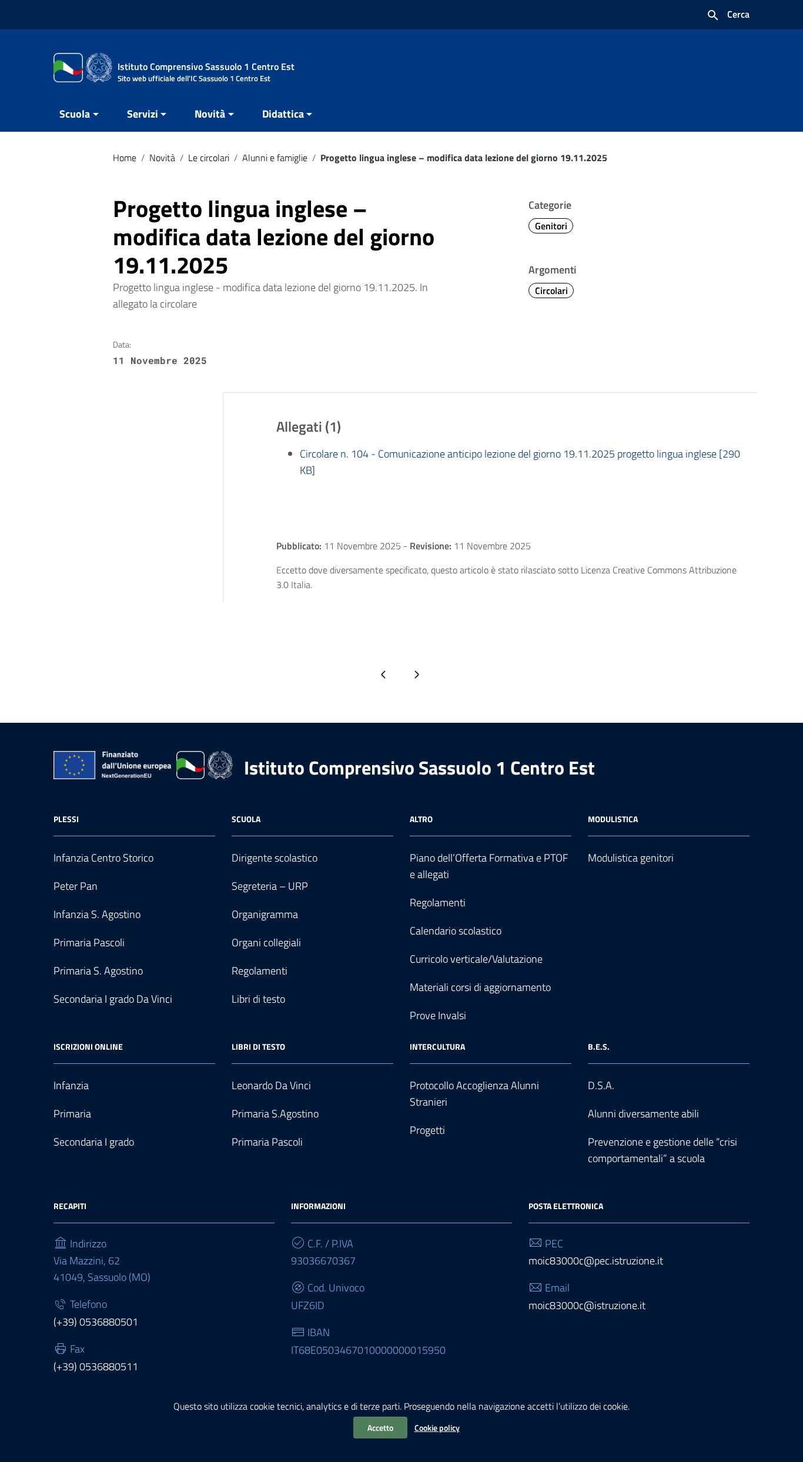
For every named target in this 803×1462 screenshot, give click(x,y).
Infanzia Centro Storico (103, 858)
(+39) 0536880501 (95, 1322)
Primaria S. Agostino (98, 971)
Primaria (72, 1113)
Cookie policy (437, 1427)
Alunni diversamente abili (643, 1113)
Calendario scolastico (455, 931)
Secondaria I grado (93, 1142)
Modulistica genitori (631, 858)
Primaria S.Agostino (275, 1113)
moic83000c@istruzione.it (586, 1305)
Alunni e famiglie (274, 158)
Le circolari (208, 158)
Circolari (551, 290)
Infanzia (71, 1085)
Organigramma (265, 914)
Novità (210, 114)
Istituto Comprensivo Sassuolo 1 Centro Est (419, 767)
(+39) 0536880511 (95, 1366)
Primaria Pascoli (89, 942)
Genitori (551, 226)
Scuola (74, 114)
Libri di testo (258, 999)
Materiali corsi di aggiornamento (480, 987)
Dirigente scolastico (274, 858)
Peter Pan (75, 886)
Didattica (283, 114)
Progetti (427, 1130)
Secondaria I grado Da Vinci (112, 999)
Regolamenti (259, 971)
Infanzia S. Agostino (96, 914)
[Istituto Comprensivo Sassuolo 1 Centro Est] (82, 67)
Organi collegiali (266, 942)
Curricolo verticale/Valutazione (476, 959)
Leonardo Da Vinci (271, 1085)
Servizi (142, 114)
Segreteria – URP (270, 886)
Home (124, 158)
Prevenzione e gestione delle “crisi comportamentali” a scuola (662, 1150)
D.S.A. (601, 1085)
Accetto (380, 1427)
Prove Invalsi (438, 1015)
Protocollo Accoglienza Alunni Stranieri (474, 1093)
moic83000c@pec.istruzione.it (595, 1261)
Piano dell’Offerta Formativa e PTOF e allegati (489, 866)
